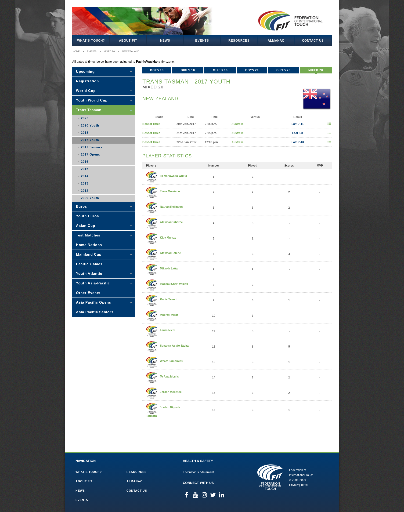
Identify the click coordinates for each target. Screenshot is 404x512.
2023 (84, 118)
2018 (84, 132)
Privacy (294, 485)
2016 (84, 161)
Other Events (88, 293)
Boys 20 (252, 70)
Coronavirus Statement (198, 472)
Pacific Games (89, 264)
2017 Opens (90, 154)
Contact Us (313, 40)
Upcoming (85, 71)
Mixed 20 (109, 51)
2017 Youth (90, 140)
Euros (81, 206)
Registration (87, 81)
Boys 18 (157, 70)
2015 (84, 169)
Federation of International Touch (270, 477)
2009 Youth (90, 198)
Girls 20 (283, 70)
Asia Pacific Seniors (94, 312)
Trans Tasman (88, 110)
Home (76, 51)
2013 (84, 183)
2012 (84, 190)
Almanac (276, 40)
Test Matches (88, 235)
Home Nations (89, 245)
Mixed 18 (220, 70)
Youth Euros (87, 216)
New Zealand (130, 51)
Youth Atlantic (89, 274)
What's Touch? (91, 40)
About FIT (128, 40)
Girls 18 (188, 70)
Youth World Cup (92, 100)
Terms (304, 485)
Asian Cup (85, 226)
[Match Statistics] (329, 124)
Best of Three (151, 124)
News (165, 40)
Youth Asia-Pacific (93, 283)
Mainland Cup (88, 254)
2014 (84, 176)
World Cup (86, 91)
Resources (239, 40)
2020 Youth (90, 125)
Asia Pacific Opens (93, 302)
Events (202, 40)
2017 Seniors (91, 147)
